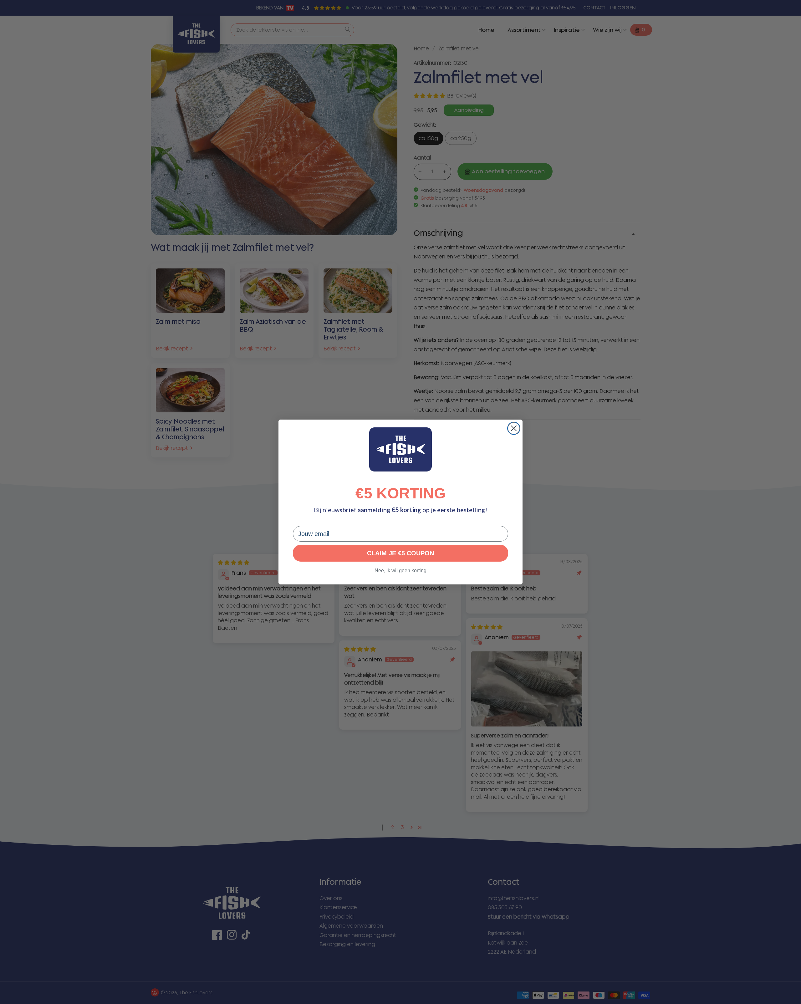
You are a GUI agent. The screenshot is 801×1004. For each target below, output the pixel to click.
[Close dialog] (514, 428)
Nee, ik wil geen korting (400, 570)
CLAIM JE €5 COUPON (400, 553)
